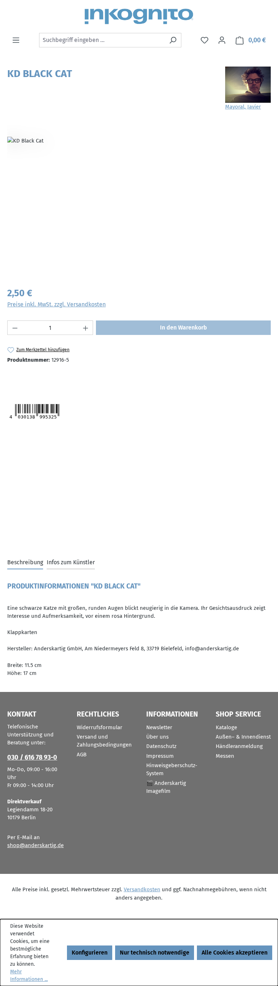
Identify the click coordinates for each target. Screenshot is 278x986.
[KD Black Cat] (138, 203)
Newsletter (159, 727)
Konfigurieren (90, 952)
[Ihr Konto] (222, 40)
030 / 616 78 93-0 (32, 757)
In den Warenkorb (183, 327)
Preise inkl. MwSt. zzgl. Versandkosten (56, 304)
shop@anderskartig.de (35, 845)
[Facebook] (43, 378)
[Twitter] (21, 378)
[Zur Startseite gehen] (139, 16)
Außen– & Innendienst (243, 737)
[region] (139, 203)
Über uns (157, 737)
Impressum (160, 756)
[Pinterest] (58, 378)
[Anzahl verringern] (14, 327)
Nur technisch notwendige (154, 952)
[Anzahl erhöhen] (85, 327)
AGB (82, 754)
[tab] (25, 562)
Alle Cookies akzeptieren (235, 952)
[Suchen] (172, 40)
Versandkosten (142, 889)
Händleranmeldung (239, 746)
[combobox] (102, 40)
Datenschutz (161, 746)
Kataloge (226, 727)
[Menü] (16, 40)
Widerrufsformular (99, 727)
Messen (225, 756)
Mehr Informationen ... (29, 975)
